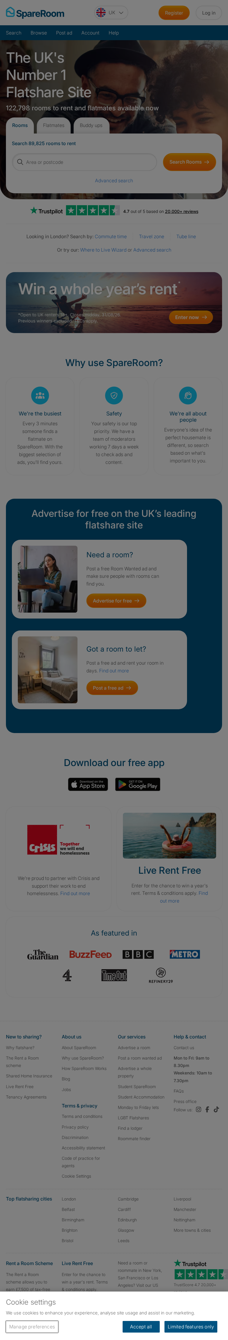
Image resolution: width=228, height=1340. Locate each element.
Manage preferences (32, 1327)
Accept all (141, 1327)
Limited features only (191, 1327)
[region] (114, 1316)
